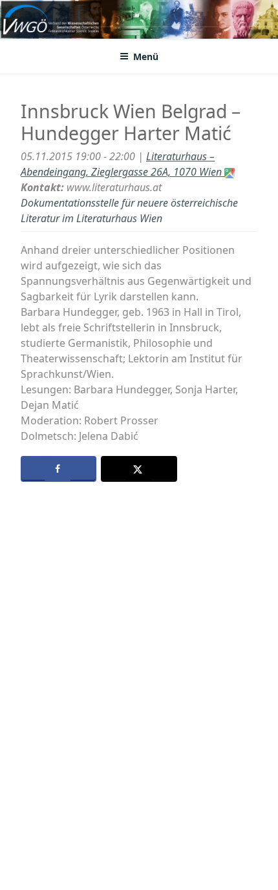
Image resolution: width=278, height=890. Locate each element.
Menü (145, 56)
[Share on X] (138, 469)
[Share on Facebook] (58, 469)
